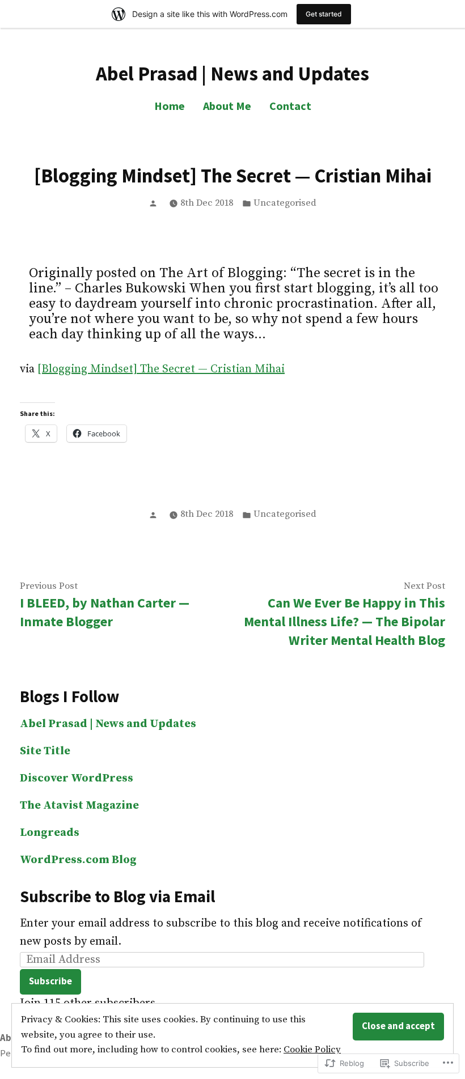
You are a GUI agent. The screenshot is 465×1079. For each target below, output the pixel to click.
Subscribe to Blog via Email (117, 896)
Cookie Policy (312, 1050)
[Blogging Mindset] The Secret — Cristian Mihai (161, 369)
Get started (324, 14)
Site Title (45, 751)
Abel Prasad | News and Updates (232, 73)
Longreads (49, 833)
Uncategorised (284, 203)
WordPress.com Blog (78, 860)
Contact (290, 106)
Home (169, 106)
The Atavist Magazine (79, 805)
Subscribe (50, 981)
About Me (227, 106)
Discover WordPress (76, 778)
